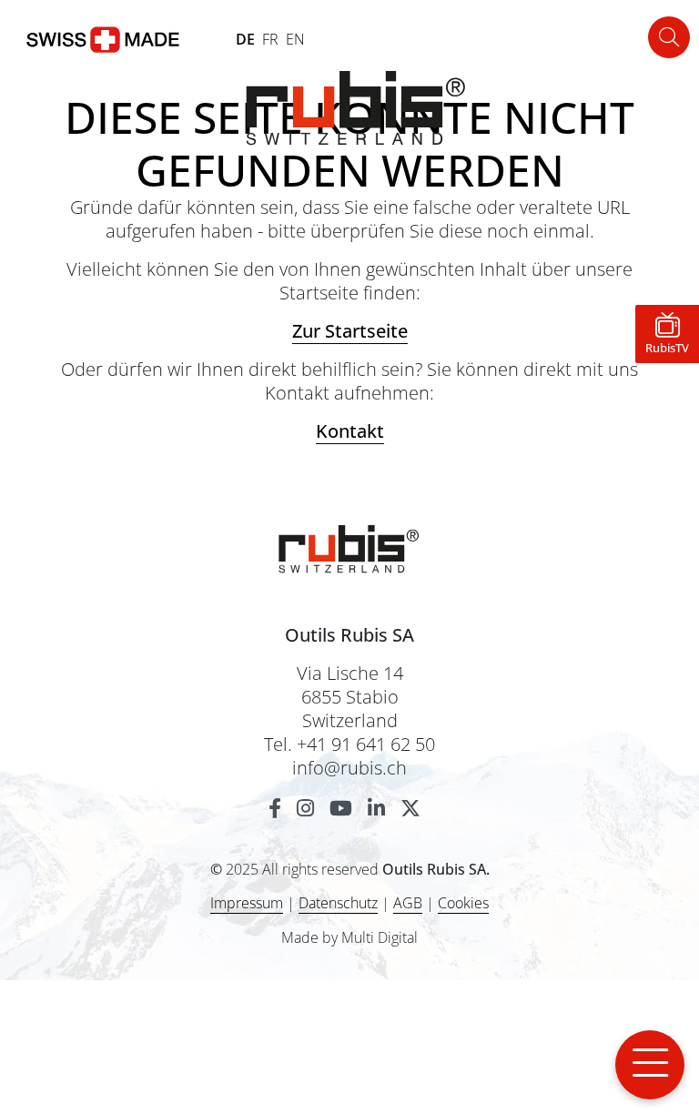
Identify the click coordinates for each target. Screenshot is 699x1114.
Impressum (246, 903)
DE (245, 39)
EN (295, 39)
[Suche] (669, 37)
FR (270, 39)
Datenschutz (338, 903)
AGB (407, 903)
